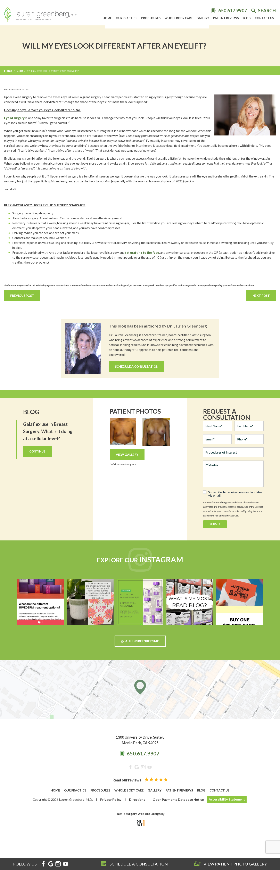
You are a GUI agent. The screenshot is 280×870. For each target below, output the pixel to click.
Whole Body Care (178, 18)
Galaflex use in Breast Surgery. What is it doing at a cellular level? (48, 431)
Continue (37, 451)
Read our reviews (127, 780)
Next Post (261, 295)
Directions (137, 799)
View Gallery (127, 454)
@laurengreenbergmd (140, 641)
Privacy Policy (111, 799)
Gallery (203, 18)
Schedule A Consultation (136, 366)
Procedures (150, 18)
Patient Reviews (226, 18)
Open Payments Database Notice (178, 799)
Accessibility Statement (227, 799)
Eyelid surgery (14, 118)
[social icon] (130, 767)
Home (107, 18)
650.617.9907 (143, 753)
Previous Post (22, 295)
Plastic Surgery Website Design (138, 813)
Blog (247, 18)
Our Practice (126, 18)
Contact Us (264, 18)
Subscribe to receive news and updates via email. (235, 493)
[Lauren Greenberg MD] (41, 15)
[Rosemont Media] (140, 823)
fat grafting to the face (142, 252)
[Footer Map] (140, 689)
